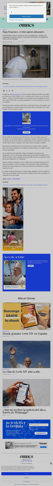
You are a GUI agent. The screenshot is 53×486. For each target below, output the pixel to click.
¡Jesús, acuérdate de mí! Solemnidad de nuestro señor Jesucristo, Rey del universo (26, 86)
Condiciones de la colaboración (34, 484)
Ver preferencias (26, 481)
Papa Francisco (16, 178)
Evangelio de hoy (16, 94)
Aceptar (26, 473)
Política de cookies (17, 484)
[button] (51, 463)
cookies (36, 429)
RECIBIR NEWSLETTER (41, 433)
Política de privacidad (24, 484)
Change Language (26, 16)
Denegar (26, 477)
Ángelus (9, 178)
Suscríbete (26, 132)
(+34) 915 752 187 (26, 461)
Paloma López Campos (7, 41)
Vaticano (4, 29)
